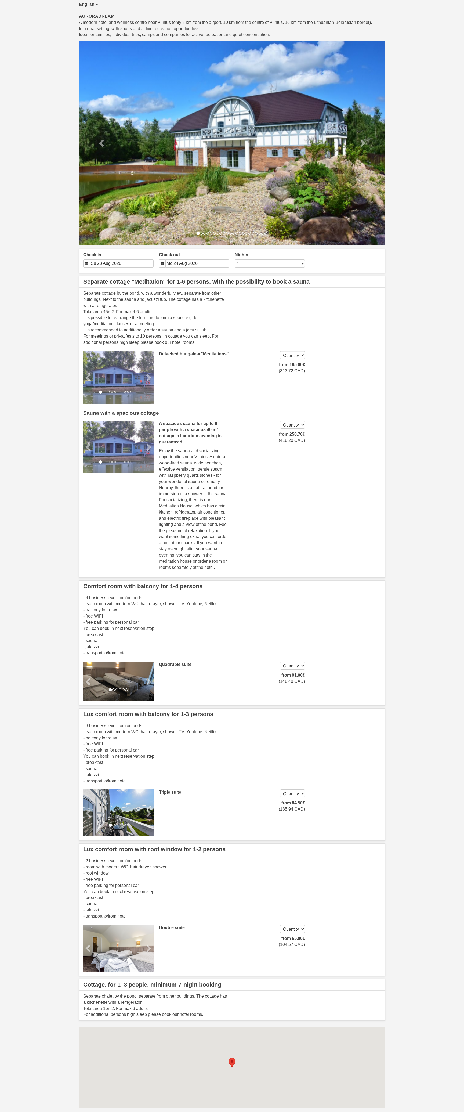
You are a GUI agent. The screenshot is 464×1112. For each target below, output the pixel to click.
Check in (92, 254)
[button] (102, 143)
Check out (169, 254)
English (87, 4)
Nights (241, 254)
